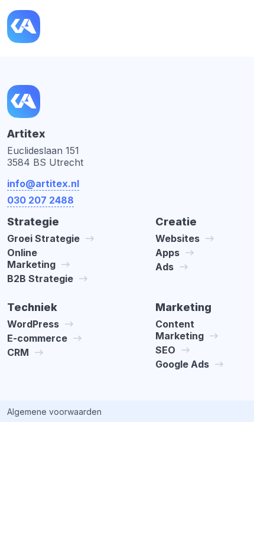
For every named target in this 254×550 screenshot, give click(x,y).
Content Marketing (179, 330)
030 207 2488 (40, 200)
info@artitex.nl (43, 183)
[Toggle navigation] (235, 28)
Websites (177, 238)
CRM (18, 352)
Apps (167, 252)
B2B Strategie (40, 278)
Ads (164, 267)
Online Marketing (31, 258)
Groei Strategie (43, 238)
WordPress (33, 324)
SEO (165, 350)
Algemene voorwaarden (54, 412)
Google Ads (182, 364)
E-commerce (37, 338)
